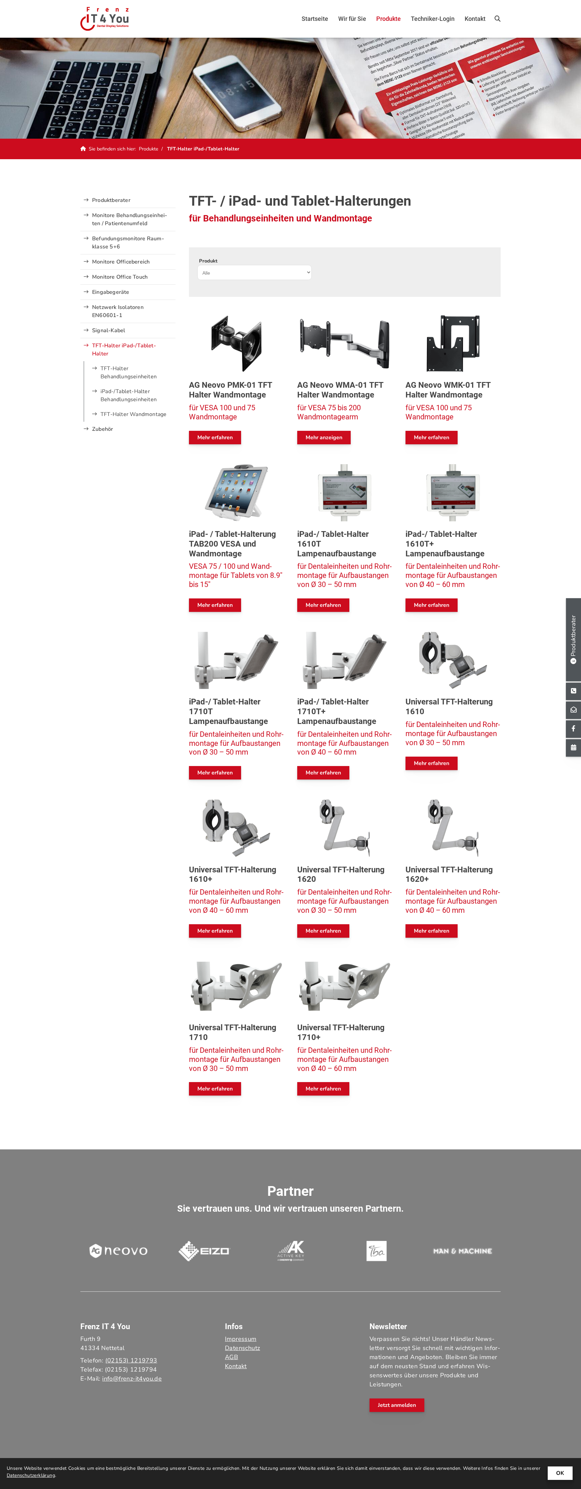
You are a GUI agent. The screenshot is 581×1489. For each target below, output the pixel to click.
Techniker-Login (433, 18)
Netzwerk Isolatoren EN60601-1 (118, 311)
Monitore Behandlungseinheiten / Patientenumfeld (129, 219)
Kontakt (475, 18)
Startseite (315, 18)
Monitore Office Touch (120, 277)
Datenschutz (242, 1348)
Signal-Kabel (108, 330)
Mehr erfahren (215, 437)
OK (560, 1473)
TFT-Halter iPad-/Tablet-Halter (203, 148)
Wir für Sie (352, 18)
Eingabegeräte (110, 292)
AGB (231, 1357)
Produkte (388, 18)
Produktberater (111, 200)
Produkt (208, 260)
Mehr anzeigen (324, 437)
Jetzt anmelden (397, 1405)
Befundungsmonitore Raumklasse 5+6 (128, 242)
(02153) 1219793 (131, 1360)
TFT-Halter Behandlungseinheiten (129, 372)
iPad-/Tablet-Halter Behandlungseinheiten (129, 395)
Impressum (241, 1339)
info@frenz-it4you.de (132, 1379)
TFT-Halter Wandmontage (133, 414)
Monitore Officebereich (121, 262)
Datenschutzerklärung (31, 1475)
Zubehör (102, 429)
